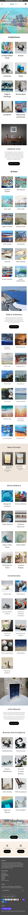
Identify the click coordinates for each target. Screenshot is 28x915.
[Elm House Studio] (7, 645)
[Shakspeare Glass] (7, 557)
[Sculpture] (7, 107)
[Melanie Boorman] (21, 516)
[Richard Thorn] (21, 430)
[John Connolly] (7, 236)
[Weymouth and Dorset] (21, 107)
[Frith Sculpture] (21, 784)
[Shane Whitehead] (7, 761)
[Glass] (21, 68)
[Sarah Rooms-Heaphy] (21, 625)
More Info (7, 851)
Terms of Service (5, 880)
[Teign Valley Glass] (7, 537)
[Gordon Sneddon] (7, 271)
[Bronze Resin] (21, 86)
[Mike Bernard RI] (21, 339)
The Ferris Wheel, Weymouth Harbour (20, 466)
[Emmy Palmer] (21, 496)
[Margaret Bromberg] (7, 339)
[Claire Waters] (7, 516)
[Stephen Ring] (7, 411)
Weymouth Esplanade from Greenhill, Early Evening (7, 467)
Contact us (3, 873)
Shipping (3, 878)
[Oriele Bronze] (7, 743)
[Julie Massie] (21, 645)
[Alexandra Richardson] (21, 411)
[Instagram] (3, 906)
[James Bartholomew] (21, 271)
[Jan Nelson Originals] (7, 182)
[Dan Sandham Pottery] (7, 604)
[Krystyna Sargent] (7, 625)
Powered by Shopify (20, 911)
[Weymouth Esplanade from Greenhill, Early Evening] (7, 459)
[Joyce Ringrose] (7, 430)
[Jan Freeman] (21, 236)
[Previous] (4, 467)
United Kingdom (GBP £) (9, 896)
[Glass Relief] (21, 537)
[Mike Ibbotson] (21, 358)
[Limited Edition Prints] (7, 47)
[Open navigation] (2, 4)
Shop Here (14, 837)
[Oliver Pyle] (7, 358)
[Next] (23, 467)
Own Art (3, 876)
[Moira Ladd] (7, 376)
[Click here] (21, 845)
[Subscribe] (22, 890)
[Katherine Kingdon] (7, 663)
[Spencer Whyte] (7, 802)
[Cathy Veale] (21, 201)
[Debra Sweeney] (21, 254)
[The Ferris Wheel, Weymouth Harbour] (20, 458)
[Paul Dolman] (21, 376)
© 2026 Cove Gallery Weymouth (8, 911)
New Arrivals (14, 447)
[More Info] (7, 845)
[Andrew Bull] (7, 586)
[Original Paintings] (7, 86)
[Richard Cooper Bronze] (21, 761)
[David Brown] (21, 586)
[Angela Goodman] (7, 219)
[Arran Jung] (7, 201)
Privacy (3, 879)
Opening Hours (4, 874)
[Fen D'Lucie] (21, 743)
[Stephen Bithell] (21, 394)
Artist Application (5, 875)
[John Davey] (7, 784)
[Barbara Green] (21, 219)
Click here (20, 851)
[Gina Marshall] (21, 182)
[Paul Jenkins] (21, 802)
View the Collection (14, 163)
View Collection (14, 326)
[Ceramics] (7, 68)
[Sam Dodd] (7, 394)
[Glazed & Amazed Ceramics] (21, 604)
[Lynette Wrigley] (21, 557)
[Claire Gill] (7, 254)
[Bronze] (21, 47)
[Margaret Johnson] (7, 496)
